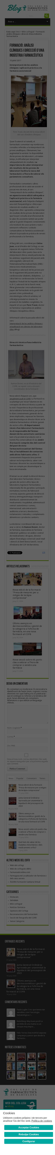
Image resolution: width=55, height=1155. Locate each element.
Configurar (28, 1141)
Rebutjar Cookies (29, 1134)
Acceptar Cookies (28, 1127)
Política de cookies (41, 1121)
